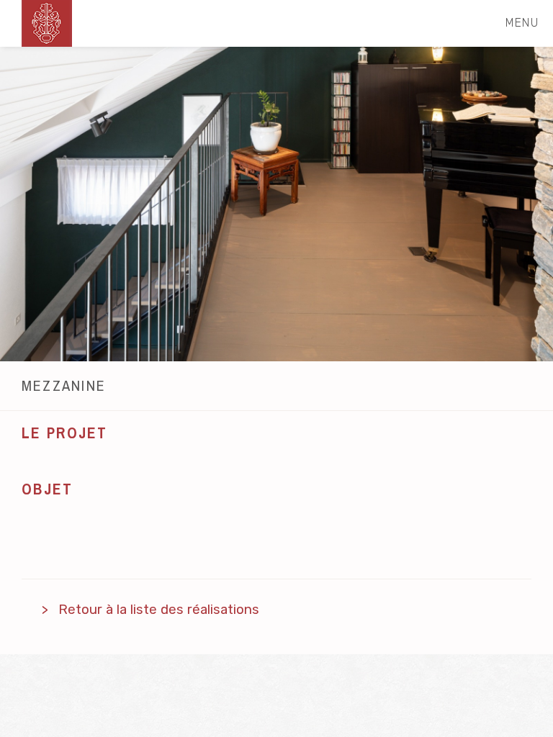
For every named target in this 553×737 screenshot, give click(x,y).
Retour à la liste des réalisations (158, 610)
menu (522, 23)
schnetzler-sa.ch (47, 23)
